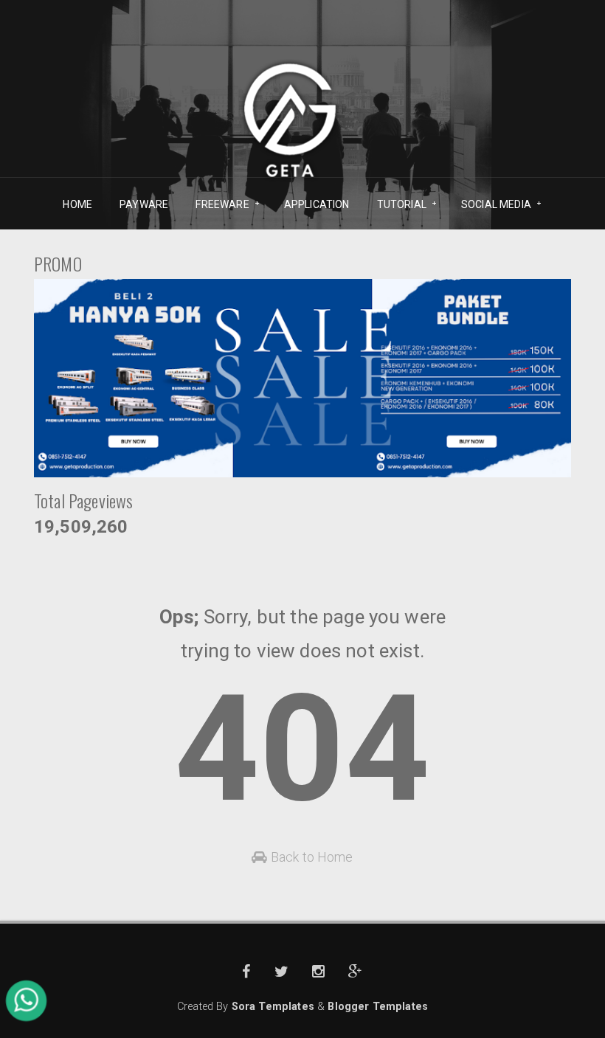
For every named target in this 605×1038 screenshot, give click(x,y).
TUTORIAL (396, 204)
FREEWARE (217, 204)
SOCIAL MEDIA (491, 204)
